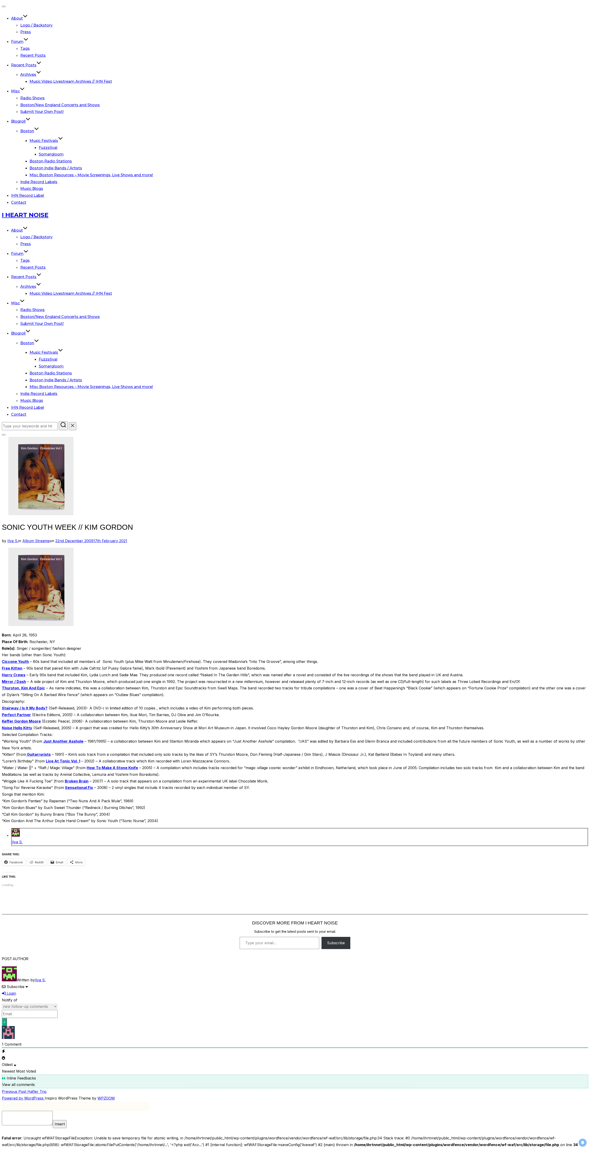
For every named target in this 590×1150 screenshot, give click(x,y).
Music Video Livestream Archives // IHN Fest (71, 81)
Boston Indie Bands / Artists (56, 168)
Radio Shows (32, 98)
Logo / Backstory (36, 25)
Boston (27, 131)
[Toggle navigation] (4, 6)
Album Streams (36, 540)
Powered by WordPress (23, 1098)
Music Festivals (44, 140)
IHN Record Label (27, 195)
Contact (18, 202)
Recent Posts (33, 55)
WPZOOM (106, 1098)
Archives (28, 74)
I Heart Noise (25, 215)
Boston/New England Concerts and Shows (60, 105)
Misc (15, 91)
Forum (17, 41)
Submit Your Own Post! (42, 111)
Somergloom (51, 154)
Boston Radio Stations (51, 161)
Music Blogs (31, 188)
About (17, 18)
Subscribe (336, 943)
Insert (60, 1124)
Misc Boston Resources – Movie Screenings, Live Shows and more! (91, 175)
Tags (25, 48)
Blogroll (18, 121)
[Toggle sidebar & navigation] (4, 434)
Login (11, 993)
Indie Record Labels (38, 182)
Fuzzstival (48, 147)
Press (25, 32)
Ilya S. (12, 540)
